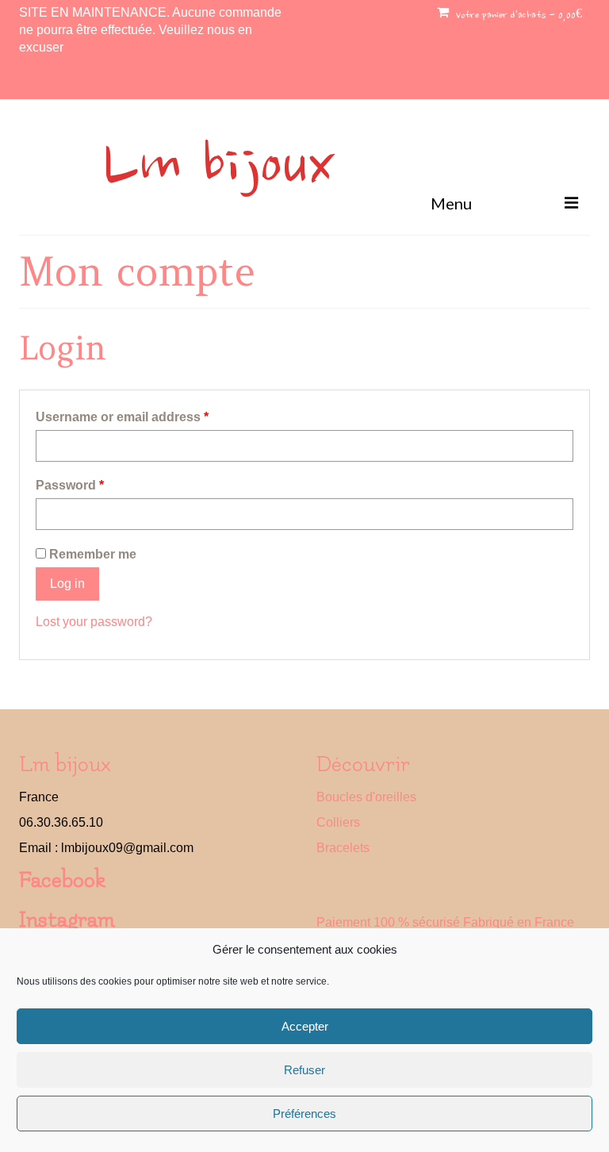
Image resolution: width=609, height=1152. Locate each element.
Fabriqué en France (518, 922)
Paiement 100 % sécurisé (388, 922)
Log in (67, 583)
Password (70, 485)
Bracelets (343, 847)
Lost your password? (94, 621)
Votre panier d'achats (517, 16)
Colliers (338, 822)
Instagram (67, 920)
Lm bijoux (219, 168)
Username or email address (122, 417)
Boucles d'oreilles (366, 797)
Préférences (304, 1113)
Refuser (304, 1070)
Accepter (305, 1026)
